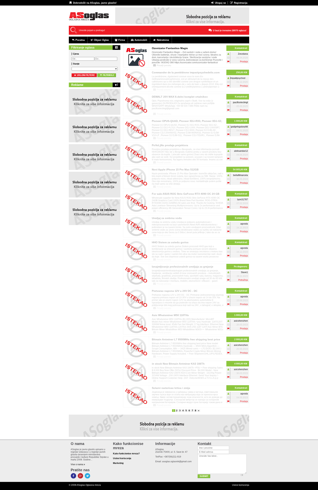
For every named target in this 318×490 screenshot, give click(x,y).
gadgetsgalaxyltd (239, 126)
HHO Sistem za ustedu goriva (170, 242)
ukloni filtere (85, 75)
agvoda (244, 223)
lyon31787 (242, 199)
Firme (121, 40)
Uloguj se (220, 2)
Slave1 (244, 272)
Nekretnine (162, 40)
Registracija (240, 2)
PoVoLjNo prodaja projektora (170, 145)
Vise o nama (77, 464)
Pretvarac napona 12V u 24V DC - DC (174, 290)
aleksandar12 (241, 151)
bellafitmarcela (240, 175)
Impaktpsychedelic (239, 78)
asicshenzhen (241, 321)
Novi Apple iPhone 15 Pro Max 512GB (175, 169)
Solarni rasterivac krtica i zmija (171, 387)
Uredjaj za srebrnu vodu (167, 218)
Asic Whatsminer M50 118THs (170, 315)
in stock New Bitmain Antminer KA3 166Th (178, 363)
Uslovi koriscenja (240, 485)
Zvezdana (243, 54)
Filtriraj (108, 75)
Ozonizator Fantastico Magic (170, 48)
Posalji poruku (163, 65)
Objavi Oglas (101, 40)
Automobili (140, 40)
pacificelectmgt (240, 102)
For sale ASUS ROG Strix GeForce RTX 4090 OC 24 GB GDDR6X (185, 194)
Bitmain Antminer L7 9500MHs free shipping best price (186, 339)
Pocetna (80, 40)
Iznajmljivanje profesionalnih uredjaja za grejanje (182, 266)
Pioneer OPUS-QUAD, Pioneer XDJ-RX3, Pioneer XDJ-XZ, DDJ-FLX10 (187, 122)
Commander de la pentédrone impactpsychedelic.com (186, 72)
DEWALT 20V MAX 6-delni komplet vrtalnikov (180, 96)
